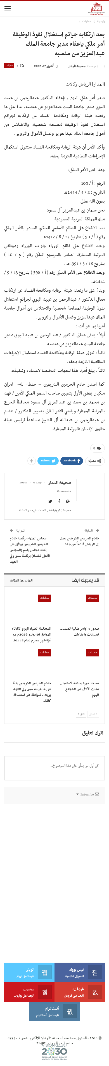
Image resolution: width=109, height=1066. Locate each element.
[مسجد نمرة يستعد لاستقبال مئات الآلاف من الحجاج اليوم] (78, 663)
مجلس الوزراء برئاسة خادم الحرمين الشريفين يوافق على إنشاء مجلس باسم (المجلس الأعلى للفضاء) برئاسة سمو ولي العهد (30, 550)
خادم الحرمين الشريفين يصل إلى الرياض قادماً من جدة (79, 541)
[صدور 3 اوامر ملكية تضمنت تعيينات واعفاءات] (78, 609)
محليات (9, 65)
